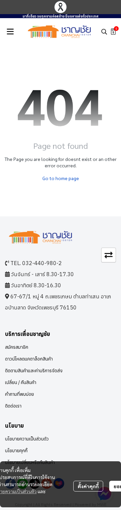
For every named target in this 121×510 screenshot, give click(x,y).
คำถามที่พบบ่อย (19, 394)
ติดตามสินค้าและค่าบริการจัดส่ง (34, 371)
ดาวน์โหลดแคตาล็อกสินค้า (29, 359)
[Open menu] (10, 31)
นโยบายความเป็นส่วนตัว (27, 439)
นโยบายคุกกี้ (16, 451)
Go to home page (60, 178)
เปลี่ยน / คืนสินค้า (20, 382)
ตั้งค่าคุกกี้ (88, 486)
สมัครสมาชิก (16, 347)
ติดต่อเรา (13, 406)
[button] (104, 31)
